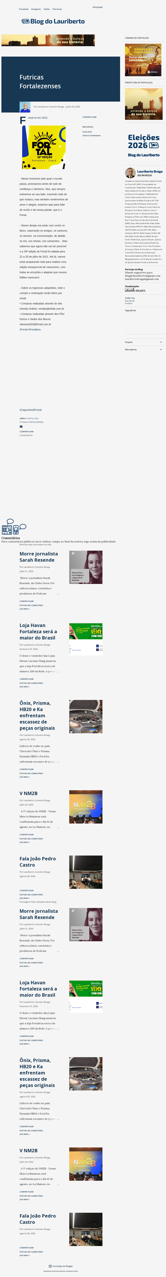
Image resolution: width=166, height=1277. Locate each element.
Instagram (36, 9)
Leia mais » (25, 609)
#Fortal (24, 329)
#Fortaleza (34, 329)
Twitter (46, 9)
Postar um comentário (31, 605)
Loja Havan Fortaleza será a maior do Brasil (38, 631)
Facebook (24, 9)
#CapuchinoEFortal (31, 409)
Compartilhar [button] (89, 117)
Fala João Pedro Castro (38, 861)
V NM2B (29, 793)
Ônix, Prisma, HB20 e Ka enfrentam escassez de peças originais (37, 715)
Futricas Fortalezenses (91, 135)
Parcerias (57, 9)
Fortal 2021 (87, 132)
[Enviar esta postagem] (21, 427)
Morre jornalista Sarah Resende (39, 557)
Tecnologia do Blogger (62, 1266)
